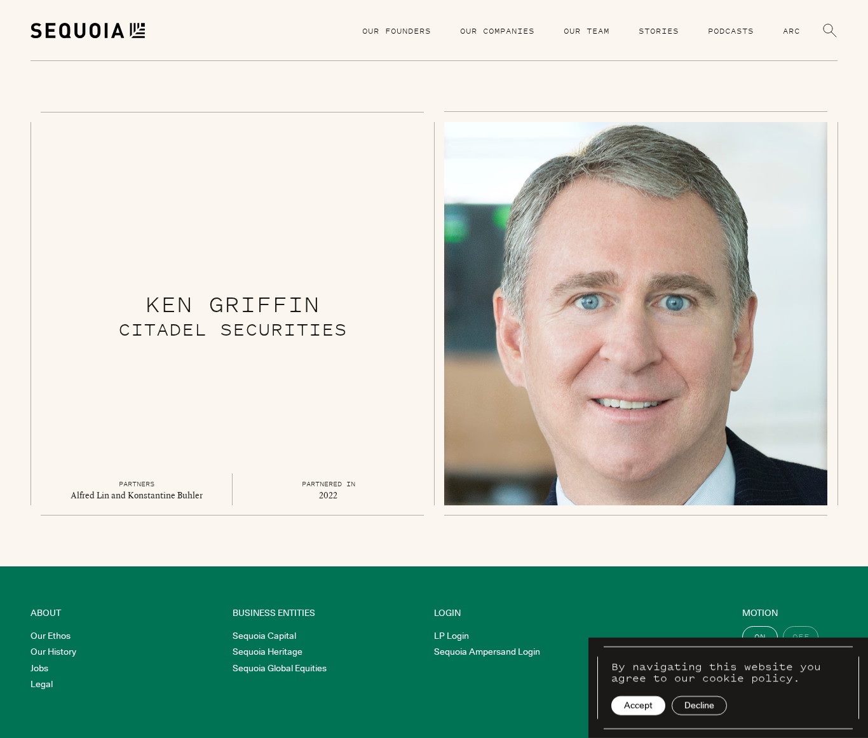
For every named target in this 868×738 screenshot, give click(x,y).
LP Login (451, 635)
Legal (42, 684)
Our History (53, 651)
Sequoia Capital (264, 635)
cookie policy (747, 678)
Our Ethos (51, 635)
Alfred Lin (90, 495)
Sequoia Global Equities (280, 668)
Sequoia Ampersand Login (487, 651)
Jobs (39, 668)
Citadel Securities (232, 329)
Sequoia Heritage (267, 651)
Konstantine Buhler (165, 495)
